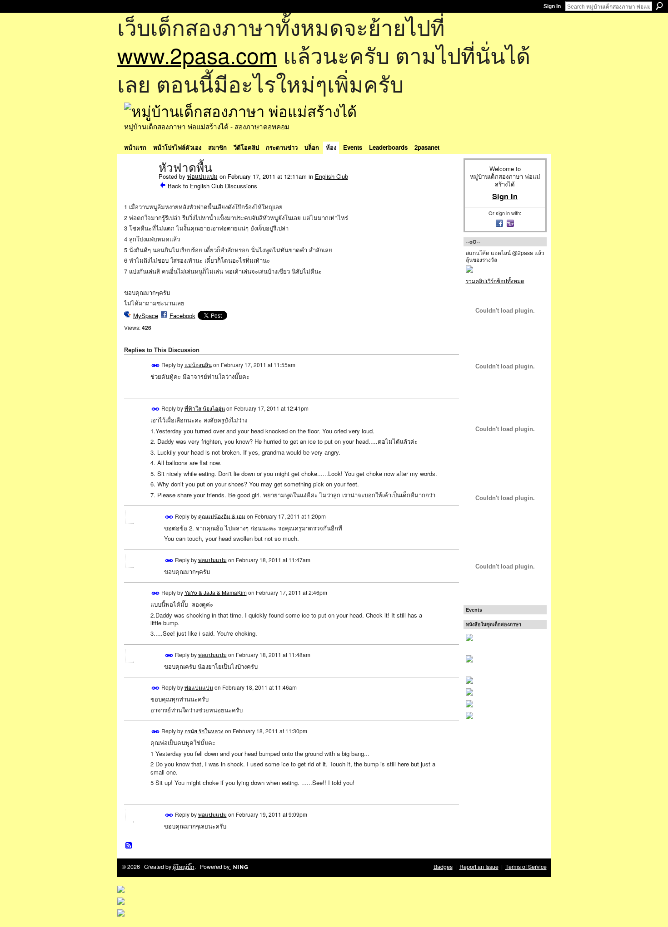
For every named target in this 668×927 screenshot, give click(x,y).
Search (659, 6)
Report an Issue (479, 867)
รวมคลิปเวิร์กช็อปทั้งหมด (495, 280)
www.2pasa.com (197, 54)
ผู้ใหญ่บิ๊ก (183, 867)
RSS (129, 846)
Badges (443, 867)
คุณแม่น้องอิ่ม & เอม (221, 516)
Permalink (155, 365)
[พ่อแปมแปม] (138, 187)
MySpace (145, 315)
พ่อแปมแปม (202, 176)
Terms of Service (526, 867)
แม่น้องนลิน (198, 364)
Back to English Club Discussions (212, 185)
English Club (331, 176)
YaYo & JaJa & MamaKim (215, 592)
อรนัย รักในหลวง (204, 731)
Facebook (182, 315)
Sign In (552, 6)
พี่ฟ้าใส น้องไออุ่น (204, 408)
